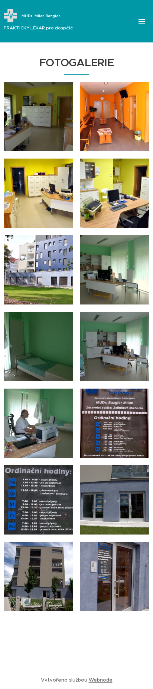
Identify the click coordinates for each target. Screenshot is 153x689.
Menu (141, 21)
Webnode (101, 680)
